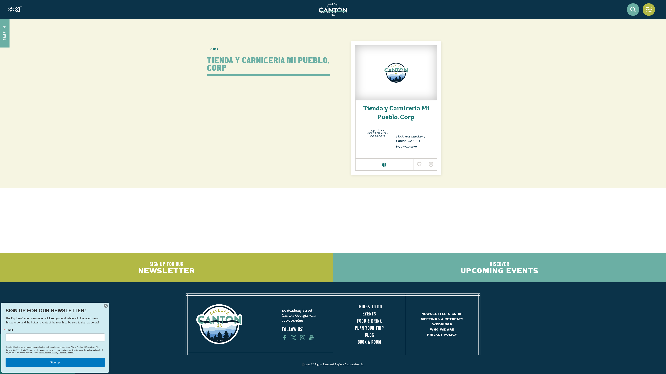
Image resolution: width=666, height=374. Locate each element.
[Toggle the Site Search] (633, 9)
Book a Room (369, 342)
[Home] (333, 9)
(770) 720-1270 (406, 146)
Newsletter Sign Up (442, 314)
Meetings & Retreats (442, 319)
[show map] (431, 164)
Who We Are (442, 329)
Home (214, 48)
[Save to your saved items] (419, 164)
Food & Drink (369, 320)
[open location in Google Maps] (378, 141)
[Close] (106, 306)
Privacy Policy (442, 335)
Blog (369, 334)
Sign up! (55, 362)
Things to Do (369, 306)
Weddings (442, 324)
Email (9, 330)
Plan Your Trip (369, 327)
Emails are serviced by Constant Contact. (56, 352)
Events (369, 313)
